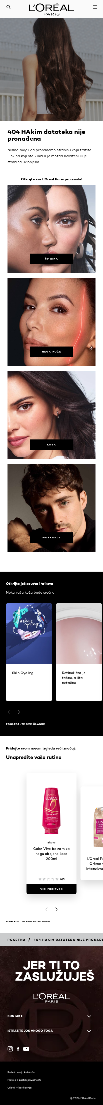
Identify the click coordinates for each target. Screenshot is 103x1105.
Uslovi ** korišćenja (20, 1087)
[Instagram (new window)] (10, 1049)
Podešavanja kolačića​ (21, 1072)
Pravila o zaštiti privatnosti (24, 1079)
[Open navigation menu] (95, 7)
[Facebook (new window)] (18, 1049)
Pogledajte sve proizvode (28, 921)
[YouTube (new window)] (26, 1049)
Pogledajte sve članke (25, 724)
